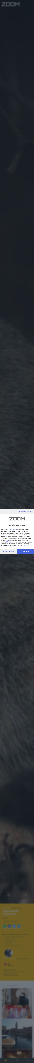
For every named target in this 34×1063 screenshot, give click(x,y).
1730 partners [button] (13, 529)
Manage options (8, 551)
